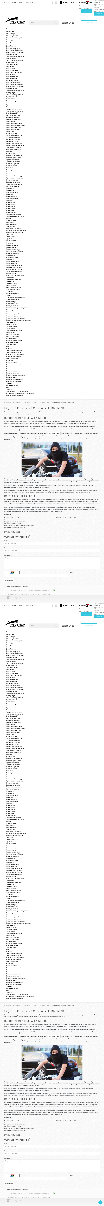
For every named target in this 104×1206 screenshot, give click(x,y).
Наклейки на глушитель (13, 371)
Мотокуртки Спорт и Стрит (14, 143)
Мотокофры (10, 259)
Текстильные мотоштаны (14, 184)
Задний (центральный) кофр (15, 275)
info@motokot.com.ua (20, 598)
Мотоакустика (10, 332)
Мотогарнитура (11, 58)
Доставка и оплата (12, 385)
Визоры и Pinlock (11, 54)
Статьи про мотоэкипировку (41, 402)
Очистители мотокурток (13, 149)
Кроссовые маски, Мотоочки (15, 216)
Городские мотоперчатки (14, 109)
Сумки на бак (10, 277)
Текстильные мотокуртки (14, 135)
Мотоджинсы (10, 174)
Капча (72, 572)
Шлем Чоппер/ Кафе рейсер (14, 50)
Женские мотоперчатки (13, 115)
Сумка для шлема (11, 283)
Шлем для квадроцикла (13, 48)
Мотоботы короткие (12, 164)
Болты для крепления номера (15, 297)
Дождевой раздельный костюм (16, 230)
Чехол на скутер (11, 247)
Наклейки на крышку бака (14, 365)
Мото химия (9, 312)
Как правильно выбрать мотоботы (14, 522)
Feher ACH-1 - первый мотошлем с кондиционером (19, 525)
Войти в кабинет (68, 2)
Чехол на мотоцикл (12, 245)
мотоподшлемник (54, 433)
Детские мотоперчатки (13, 117)
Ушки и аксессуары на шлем (15, 60)
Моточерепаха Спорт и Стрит (15, 123)
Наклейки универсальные (14, 379)
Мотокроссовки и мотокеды (15, 155)
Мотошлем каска (11, 44)
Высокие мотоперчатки (13, 119)
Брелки (8, 295)
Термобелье (10, 239)
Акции (21, 2)
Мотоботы (9, 151)
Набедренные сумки (12, 253)
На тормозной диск (12, 342)
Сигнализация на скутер (13, 352)
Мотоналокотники (12, 198)
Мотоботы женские (12, 166)
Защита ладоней (11, 212)
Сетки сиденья (10, 322)
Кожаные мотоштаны (13, 182)
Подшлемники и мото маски (15, 52)
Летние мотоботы (11, 153)
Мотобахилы (10, 222)
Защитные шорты (11, 202)
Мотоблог (27, 402)
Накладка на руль (11, 302)
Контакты (29, 2)
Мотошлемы (10, 31)
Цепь (7, 346)
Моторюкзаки (10, 255)
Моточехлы (9, 243)
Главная (9, 383)
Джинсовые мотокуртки (13, 139)
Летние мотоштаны (12, 180)
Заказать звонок (89, 23)
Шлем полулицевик (12, 36)
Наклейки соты (11, 367)
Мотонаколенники (12, 192)
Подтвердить (9, 580)
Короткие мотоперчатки (13, 105)
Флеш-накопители (12, 358)
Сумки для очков (11, 326)
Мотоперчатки (10, 99)
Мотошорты (10, 188)
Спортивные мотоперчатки (14, 111)
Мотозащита (10, 190)
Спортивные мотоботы (13, 162)
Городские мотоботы (12, 159)
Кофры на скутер (11, 263)
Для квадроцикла (11, 338)
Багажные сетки (11, 285)
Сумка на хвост (10, 281)
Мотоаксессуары (11, 241)
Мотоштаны (9, 172)
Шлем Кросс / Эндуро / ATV (14, 38)
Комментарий (8, 555)
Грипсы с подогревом (13, 336)
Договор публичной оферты (15, 395)
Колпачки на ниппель (13, 300)
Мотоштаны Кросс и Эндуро (14, 176)
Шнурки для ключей (12, 293)
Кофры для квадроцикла (14, 265)
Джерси (8, 218)
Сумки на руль (10, 328)
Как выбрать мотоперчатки (12, 523)
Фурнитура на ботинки (13, 170)
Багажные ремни (11, 324)
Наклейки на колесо (12, 369)
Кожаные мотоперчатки (13, 107)
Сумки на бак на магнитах (14, 279)
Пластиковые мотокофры (14, 269)
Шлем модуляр (10, 40)
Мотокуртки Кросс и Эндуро (15, 145)
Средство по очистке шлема (15, 56)
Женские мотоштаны (12, 186)
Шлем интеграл (11, 34)
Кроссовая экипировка (13, 214)
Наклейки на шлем (12, 377)
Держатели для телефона (14, 287)
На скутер (9, 348)
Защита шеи (10, 194)
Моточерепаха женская (13, 127)
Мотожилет (9, 200)
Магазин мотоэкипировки (13, 402)
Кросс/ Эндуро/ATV (12, 113)
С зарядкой (9, 291)
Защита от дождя (11, 220)
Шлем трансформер (12, 42)
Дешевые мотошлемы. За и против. (14, 527)
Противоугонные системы (14, 340)
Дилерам (13, 2)
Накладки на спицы (12, 306)
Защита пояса (10, 204)
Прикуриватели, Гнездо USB (15, 354)
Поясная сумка (10, 310)
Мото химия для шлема (13, 316)
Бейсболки (9, 234)
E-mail (6, 548)
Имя (5, 540)
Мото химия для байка (13, 314)
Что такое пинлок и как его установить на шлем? (18, 520)
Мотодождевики (11, 224)
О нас (6, 2)
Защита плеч (10, 210)
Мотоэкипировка (12, 64)
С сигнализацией (11, 344)
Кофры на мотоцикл (12, 261)
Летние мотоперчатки (13, 101)
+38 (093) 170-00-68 (68, 22)
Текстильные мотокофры (14, 271)
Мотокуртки (10, 131)
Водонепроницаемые (13, 289)
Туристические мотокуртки (14, 147)
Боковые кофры (11, 273)
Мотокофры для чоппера (14, 267)
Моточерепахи (10, 121)
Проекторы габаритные (13, 356)
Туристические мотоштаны (14, 178)
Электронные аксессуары (14, 330)
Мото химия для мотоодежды (15, 318)
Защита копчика (11, 208)
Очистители (9, 168)
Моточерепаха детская (13, 129)
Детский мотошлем (12, 46)
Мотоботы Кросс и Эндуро (14, 157)
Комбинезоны (10, 226)
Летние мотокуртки (12, 133)
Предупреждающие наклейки (15, 375)
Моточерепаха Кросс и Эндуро (15, 125)
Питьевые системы (12, 257)
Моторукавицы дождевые (14, 232)
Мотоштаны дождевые (13, 228)
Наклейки (9, 360)
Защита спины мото (12, 196)
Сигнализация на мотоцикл (14, 350)
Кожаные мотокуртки (13, 137)
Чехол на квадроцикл (13, 249)
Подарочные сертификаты (15, 381)
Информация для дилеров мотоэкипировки (20, 393)
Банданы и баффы (11, 236)
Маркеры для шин (12, 304)
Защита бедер (10, 206)
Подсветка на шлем (12, 62)
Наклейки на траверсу (13, 373)
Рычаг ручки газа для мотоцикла (16, 308)
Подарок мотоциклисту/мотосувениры (18, 320)
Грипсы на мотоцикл (12, 334)
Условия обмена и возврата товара (17, 391)
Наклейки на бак (11, 363)
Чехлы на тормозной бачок (14, 251)
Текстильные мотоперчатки (15, 103)
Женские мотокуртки (13, 141)
